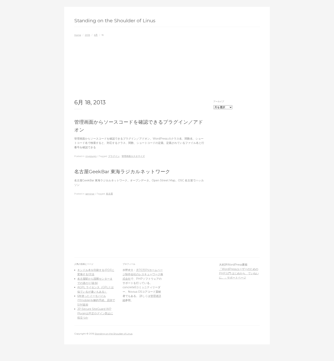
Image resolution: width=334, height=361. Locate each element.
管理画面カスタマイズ (133, 156)
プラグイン (114, 156)
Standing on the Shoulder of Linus (114, 20)
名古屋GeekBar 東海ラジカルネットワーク (122, 171)
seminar (90, 193)
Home (77, 34)
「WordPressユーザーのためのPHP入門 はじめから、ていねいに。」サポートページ (239, 273)
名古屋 (109, 193)
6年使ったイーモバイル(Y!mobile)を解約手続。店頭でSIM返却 (96, 300)
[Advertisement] (167, 66)
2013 (87, 34)
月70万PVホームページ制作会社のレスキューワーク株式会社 (143, 274)
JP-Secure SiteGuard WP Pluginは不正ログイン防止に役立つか (95, 313)
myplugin (91, 156)
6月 (96, 34)
